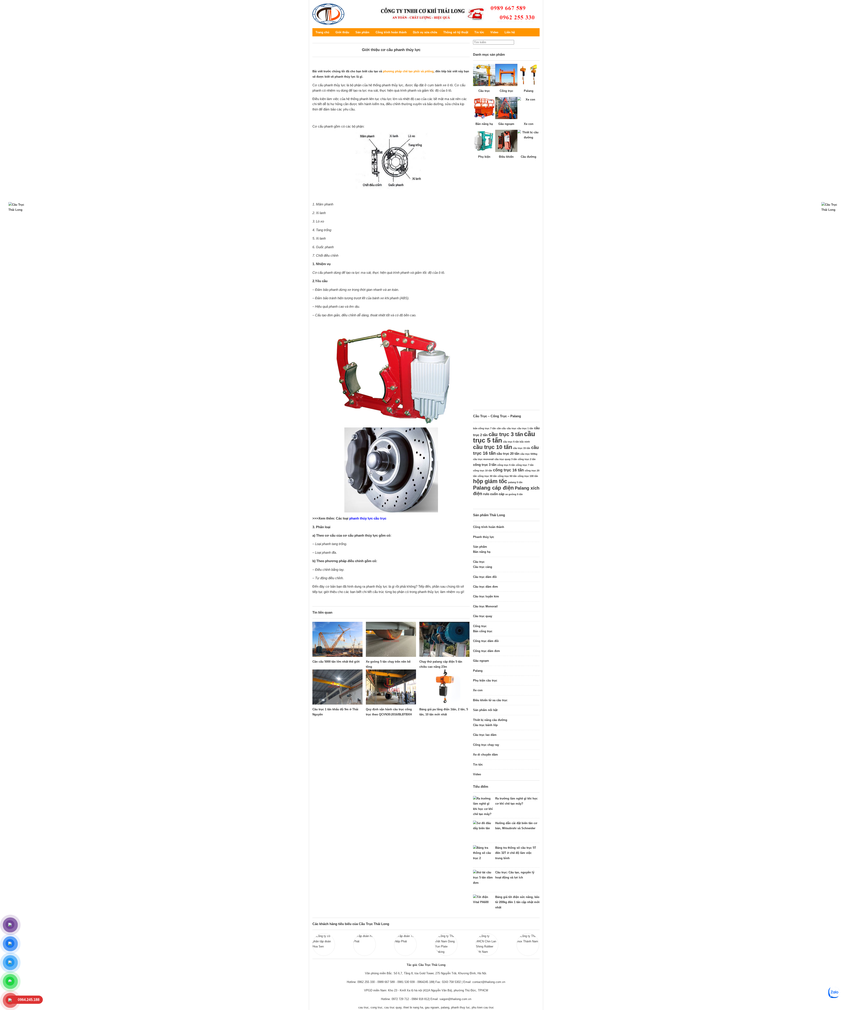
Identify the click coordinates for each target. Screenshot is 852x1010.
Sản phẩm (362, 32)
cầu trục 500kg (528, 454)
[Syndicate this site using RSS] (536, 32)
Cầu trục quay (482, 616)
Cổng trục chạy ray (486, 744)
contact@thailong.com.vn (488, 982)
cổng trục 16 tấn (508, 470)
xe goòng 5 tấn (514, 494)
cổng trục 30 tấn (487, 476)
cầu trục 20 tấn (508, 453)
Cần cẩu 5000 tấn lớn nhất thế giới (336, 661)
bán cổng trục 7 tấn (484, 428)
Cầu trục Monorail (485, 606)
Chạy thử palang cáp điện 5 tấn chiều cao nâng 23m (440, 664)
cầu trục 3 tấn (506, 434)
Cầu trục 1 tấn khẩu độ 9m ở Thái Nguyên (335, 712)
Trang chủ (322, 32)
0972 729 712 (400, 999)
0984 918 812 (420, 999)
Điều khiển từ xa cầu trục (490, 700)
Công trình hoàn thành (391, 32)
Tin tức (479, 32)
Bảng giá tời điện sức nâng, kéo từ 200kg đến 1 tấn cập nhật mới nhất (517, 902)
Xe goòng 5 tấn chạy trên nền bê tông (388, 664)
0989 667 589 (386, 982)
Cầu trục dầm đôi (485, 577)
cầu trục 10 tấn (492, 447)
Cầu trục (479, 561)
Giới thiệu (342, 32)
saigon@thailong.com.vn (455, 999)
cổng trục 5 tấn (506, 465)
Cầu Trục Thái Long (328, 14)
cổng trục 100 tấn (528, 476)
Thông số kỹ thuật (455, 32)
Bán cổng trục (482, 631)
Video (494, 32)
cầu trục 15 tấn (521, 448)
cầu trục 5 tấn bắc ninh (516, 441)
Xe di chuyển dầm (485, 754)
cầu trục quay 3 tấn (506, 459)
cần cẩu (501, 428)
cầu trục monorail (483, 459)
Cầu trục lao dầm (485, 734)
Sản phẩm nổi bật (485, 710)
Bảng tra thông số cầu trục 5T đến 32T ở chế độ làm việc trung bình (515, 853)
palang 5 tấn (515, 482)
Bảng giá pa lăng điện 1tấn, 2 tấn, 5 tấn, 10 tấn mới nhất (443, 712)
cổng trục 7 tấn (525, 465)
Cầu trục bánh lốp (485, 725)
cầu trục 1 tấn (525, 428)
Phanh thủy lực (483, 537)
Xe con (478, 690)
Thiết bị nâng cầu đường (490, 720)
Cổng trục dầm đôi (486, 641)
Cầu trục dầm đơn (485, 586)
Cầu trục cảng (482, 567)
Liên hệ (510, 32)
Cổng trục (480, 626)
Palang (478, 670)
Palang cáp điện (493, 488)
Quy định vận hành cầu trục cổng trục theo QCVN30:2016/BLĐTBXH (389, 712)
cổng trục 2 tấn (527, 459)
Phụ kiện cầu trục (485, 680)
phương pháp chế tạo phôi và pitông (408, 71)
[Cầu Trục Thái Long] (456, 13)
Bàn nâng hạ (481, 551)
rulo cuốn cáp (493, 494)
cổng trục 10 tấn (482, 470)
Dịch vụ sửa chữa (425, 32)
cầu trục (511, 428)
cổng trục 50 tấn (507, 476)
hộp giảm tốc (490, 481)
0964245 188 (425, 982)
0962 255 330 (366, 982)
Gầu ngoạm (481, 660)
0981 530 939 (406, 982)
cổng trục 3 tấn (484, 465)
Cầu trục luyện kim (486, 596)
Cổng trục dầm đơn (486, 651)
